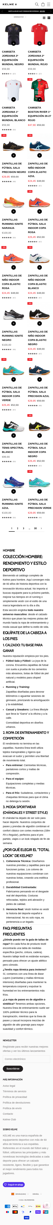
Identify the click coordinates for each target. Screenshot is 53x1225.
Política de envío (12, 1108)
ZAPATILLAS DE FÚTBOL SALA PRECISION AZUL (38, 391)
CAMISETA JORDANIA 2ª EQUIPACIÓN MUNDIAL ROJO (38, 58)
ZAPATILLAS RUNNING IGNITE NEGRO (12, 335)
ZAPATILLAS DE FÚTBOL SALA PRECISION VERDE (39, 503)
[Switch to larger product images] (44, 18)
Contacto (8, 1113)
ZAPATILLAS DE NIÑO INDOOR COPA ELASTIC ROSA (12, 282)
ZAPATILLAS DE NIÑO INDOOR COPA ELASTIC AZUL (38, 170)
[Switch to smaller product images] (49, 18)
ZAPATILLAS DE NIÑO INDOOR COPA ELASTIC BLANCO (38, 282)
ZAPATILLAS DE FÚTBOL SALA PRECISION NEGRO (14, 167)
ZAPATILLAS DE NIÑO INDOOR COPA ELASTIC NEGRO (38, 338)
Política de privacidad (15, 1097)
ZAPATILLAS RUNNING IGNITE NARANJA (12, 223)
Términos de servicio (14, 1091)
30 (35, 528)
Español (36, 1194)
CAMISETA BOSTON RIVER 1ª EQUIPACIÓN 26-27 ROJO (39, 114)
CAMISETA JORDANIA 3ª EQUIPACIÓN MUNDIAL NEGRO (13, 58)
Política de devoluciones (16, 1102)
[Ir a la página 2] (41, 528)
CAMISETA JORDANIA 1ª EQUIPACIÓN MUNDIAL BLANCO (13, 114)
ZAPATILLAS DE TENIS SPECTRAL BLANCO (13, 447)
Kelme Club (9, 1119)
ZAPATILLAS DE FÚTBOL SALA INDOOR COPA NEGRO (38, 450)
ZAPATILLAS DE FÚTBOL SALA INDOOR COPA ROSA (38, 226)
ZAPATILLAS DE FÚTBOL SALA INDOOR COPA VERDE (12, 394)
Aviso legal (9, 1085)
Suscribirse (13, 1068)
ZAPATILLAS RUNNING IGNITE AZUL (12, 503)
